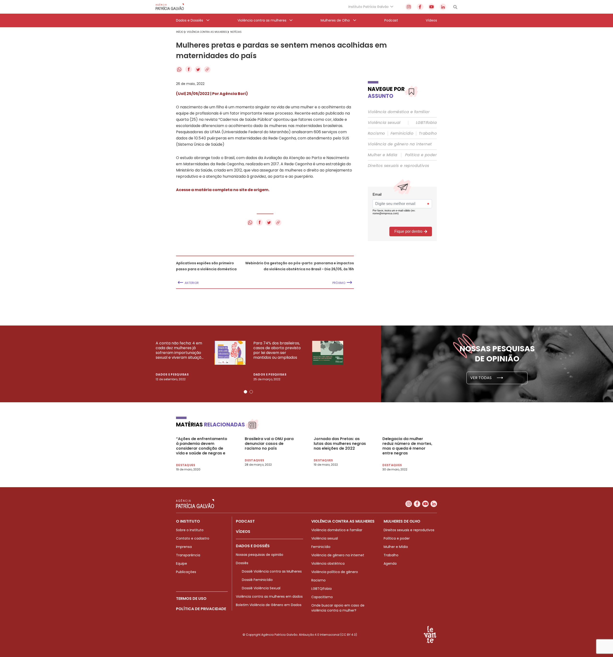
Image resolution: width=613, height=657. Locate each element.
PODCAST (245, 521)
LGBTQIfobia (321, 588)
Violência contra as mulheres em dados (269, 596)
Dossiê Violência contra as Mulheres (272, 571)
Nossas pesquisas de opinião (259, 554)
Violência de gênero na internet (400, 144)
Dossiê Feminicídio (257, 579)
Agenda (390, 563)
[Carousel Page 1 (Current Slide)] (245, 391)
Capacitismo (322, 597)
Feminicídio (402, 133)
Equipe (181, 563)
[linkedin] (443, 7)
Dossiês (242, 563)
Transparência (188, 555)
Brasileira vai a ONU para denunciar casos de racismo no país (269, 443)
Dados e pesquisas (172, 374)
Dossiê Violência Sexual (261, 588)
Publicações (186, 571)
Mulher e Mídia (382, 155)
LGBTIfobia (426, 123)
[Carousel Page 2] (251, 391)
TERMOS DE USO (191, 598)
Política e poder (421, 155)
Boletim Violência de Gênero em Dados (268, 604)
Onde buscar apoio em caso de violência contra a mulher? (337, 608)
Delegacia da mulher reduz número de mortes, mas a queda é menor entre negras (407, 446)
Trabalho (428, 133)
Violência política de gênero (334, 571)
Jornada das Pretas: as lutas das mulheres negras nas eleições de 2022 (340, 443)
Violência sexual (384, 123)
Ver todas (481, 378)
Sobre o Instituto (190, 530)
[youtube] (431, 7)
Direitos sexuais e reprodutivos (398, 166)
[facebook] (420, 7)
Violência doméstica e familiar (399, 112)
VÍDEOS (243, 531)
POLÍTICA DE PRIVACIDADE (201, 609)
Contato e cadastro (192, 538)
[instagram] (408, 7)
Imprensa (184, 546)
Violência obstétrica (328, 563)
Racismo (376, 133)
